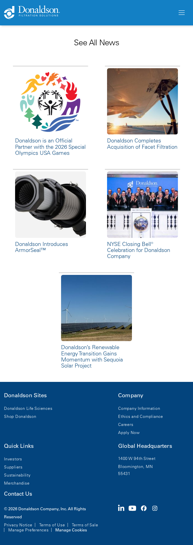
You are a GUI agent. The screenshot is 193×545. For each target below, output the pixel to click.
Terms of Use (52, 525)
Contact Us (18, 493)
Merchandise (16, 483)
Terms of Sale (85, 525)
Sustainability (17, 475)
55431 (124, 473)
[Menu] (181, 13)
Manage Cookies (71, 530)
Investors (13, 459)
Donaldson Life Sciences (28, 408)
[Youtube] (134, 519)
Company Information (139, 408)
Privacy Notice (18, 525)
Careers (125, 424)
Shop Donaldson (20, 416)
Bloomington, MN (135, 466)
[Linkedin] (123, 519)
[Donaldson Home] (88, 13)
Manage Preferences (28, 530)
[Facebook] (145, 519)
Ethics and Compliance (140, 416)
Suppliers (13, 467)
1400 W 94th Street (137, 458)
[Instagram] (156, 519)
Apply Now (129, 432)
